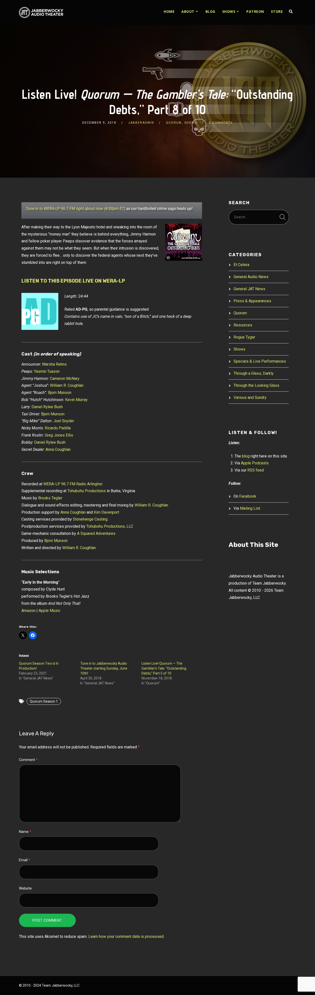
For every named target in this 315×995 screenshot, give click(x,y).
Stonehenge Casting (90, 519)
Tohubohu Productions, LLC (109, 526)
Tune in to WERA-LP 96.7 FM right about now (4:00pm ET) (75, 208)
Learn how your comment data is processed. (126, 936)
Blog (210, 11)
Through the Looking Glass (256, 385)
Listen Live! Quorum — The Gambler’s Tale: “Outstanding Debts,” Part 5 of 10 (164, 668)
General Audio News (251, 276)
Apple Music (49, 610)
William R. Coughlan (66, 385)
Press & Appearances (252, 301)
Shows (229, 11)
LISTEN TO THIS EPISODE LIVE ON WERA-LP (73, 281)
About (187, 11)
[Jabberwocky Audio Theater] (41, 12)
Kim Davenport (106, 512)
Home (169, 11)
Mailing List (250, 508)
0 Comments (221, 122)
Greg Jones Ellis (59, 435)
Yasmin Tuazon (47, 371)
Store (277, 11)
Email (24, 860)
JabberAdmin (141, 122)
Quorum (174, 122)
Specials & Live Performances (260, 361)
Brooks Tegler (50, 498)
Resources (243, 325)
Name (25, 832)
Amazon (28, 610)
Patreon (255, 11)
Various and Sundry (250, 397)
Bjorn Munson (59, 392)
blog (246, 456)
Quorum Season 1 (44, 701)
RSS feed (255, 470)
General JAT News (249, 289)
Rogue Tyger (244, 337)
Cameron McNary (64, 378)
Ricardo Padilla (58, 428)
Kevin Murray (76, 399)
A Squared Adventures (96, 533)
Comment (28, 760)
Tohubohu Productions (86, 491)
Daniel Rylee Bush (47, 407)
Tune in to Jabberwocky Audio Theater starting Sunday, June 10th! (103, 668)
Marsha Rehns (54, 364)
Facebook (247, 496)
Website (25, 888)
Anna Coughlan (58, 449)
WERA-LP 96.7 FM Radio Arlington (72, 484)
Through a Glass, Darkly (254, 373)
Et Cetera (241, 264)
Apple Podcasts (255, 463)
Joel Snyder (63, 421)
